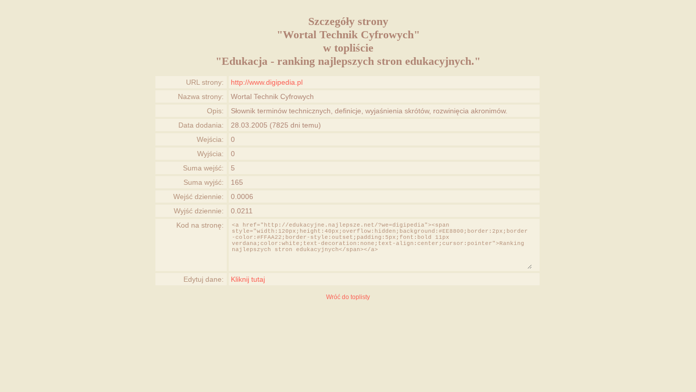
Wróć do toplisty (348, 297)
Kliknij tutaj (248, 279)
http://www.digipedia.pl (267, 82)
